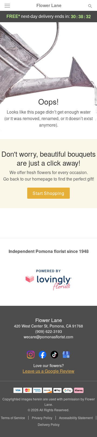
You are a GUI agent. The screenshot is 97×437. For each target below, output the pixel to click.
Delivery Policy (49, 424)
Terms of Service (13, 417)
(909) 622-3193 (48, 331)
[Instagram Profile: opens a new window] (30, 354)
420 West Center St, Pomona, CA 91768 (48, 326)
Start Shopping (48, 193)
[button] (85, 425)
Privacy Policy (42, 417)
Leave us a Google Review (48, 371)
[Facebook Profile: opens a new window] (42, 354)
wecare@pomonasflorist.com (48, 336)
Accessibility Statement (76, 417)
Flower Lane (48, 5)
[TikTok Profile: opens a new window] (54, 354)
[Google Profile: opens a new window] (66, 354)
